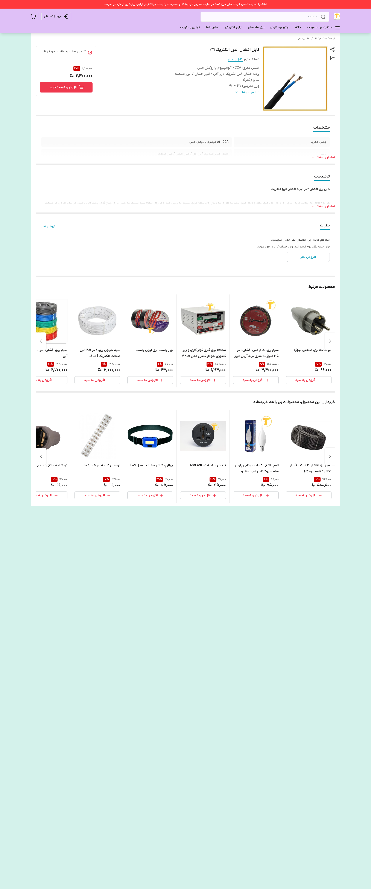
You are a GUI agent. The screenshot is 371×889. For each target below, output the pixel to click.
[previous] (330, 341)
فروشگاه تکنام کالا (325, 38)
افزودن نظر (48, 226)
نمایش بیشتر (325, 157)
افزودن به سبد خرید (63, 87)
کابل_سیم (303, 38)
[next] (41, 341)
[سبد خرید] (33, 16)
